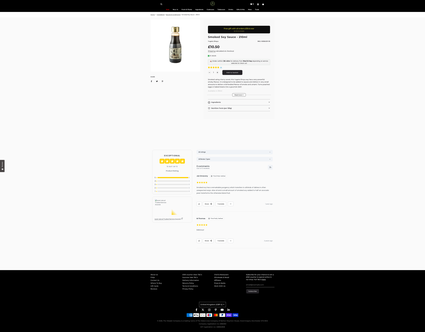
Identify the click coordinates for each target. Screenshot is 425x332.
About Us (154, 275)
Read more (238, 95)
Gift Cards (154, 286)
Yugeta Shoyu (213, 41)
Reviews (154, 289)
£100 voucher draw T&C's (192, 275)
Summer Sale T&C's (190, 277)
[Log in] (258, 4)
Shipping (211, 51)
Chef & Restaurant (221, 275)
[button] (239, 102)
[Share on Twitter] (156, 81)
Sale (167, 10)
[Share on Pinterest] (162, 81)
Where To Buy (156, 283)
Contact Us (155, 280)
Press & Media (219, 283)
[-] (209, 72)
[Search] (161, 4)
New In (175, 10)
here (264, 279)
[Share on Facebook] (151, 81)
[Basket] (263, 4)
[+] (217, 72)
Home (153, 14)
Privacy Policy (187, 289)
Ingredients (160, 14)
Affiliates (217, 280)
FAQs (153, 277)
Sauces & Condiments (173, 14)
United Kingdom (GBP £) (211, 304)
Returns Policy (188, 283)
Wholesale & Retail (221, 277)
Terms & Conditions (190, 286)
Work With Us (219, 286)
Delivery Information (190, 280)
